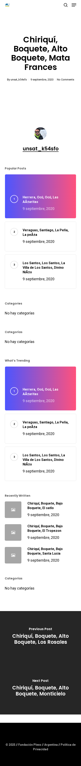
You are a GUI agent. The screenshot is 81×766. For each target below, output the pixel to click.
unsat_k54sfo (19, 79)
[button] (74, 5)
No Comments (65, 79)
